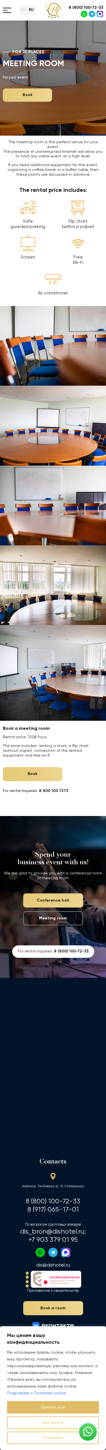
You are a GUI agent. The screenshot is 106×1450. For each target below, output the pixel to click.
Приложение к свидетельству (53, 1291)
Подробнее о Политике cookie (36, 1393)
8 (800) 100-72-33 (86, 8)
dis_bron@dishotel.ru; (53, 1231)
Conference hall (53, 900)
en (23, 10)
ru (31, 10)
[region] (53, 1388)
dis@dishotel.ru (53, 1265)
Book (28, 95)
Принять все (53, 1407)
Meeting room (53, 918)
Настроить (53, 1423)
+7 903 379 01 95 (53, 1239)
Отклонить (53, 1438)
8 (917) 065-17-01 (53, 1209)
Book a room (53, 1308)
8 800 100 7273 (53, 791)
